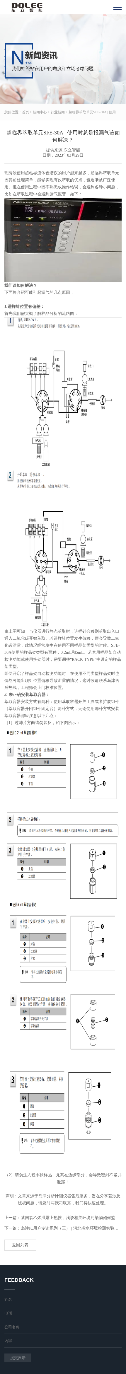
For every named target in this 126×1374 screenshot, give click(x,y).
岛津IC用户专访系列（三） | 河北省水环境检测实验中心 (63, 1228)
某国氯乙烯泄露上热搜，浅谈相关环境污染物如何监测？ (63, 1218)
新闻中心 (40, 112)
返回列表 (20, 1245)
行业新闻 (58, 112)
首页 (25, 112)
